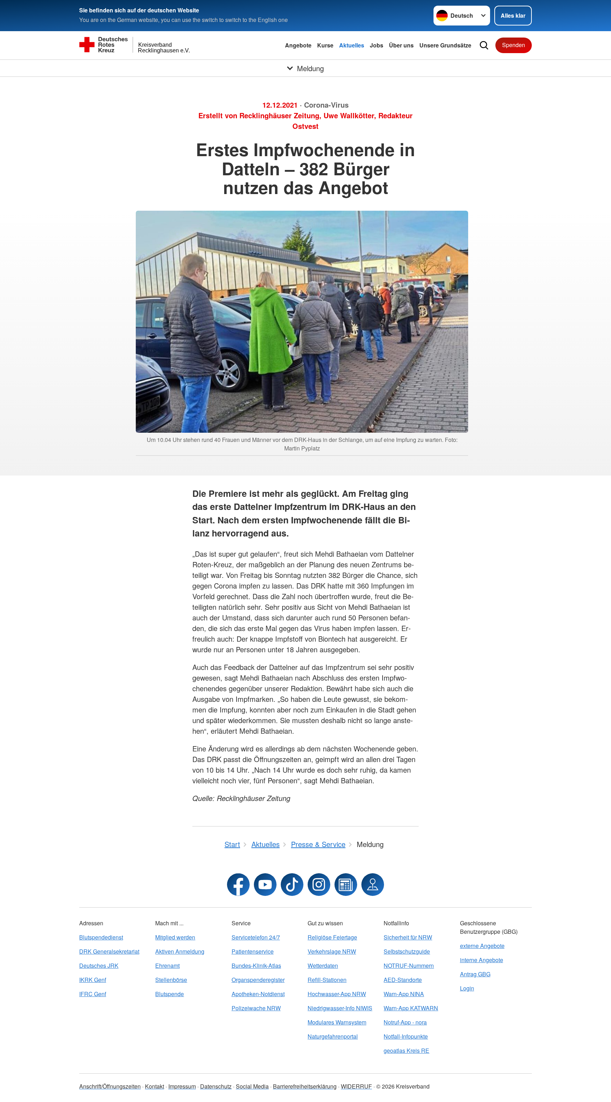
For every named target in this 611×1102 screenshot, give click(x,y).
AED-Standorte (403, 980)
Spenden (513, 45)
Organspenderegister (258, 980)
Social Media (252, 1086)
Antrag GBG (475, 974)
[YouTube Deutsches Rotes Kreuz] (265, 884)
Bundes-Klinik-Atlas (256, 965)
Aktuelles (351, 45)
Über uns (401, 45)
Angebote (298, 45)
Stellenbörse (171, 980)
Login (467, 988)
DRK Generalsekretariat (109, 951)
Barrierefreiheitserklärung (305, 1086)
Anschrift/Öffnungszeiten (110, 1086)
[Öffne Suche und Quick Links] (484, 45)
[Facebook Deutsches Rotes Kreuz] (238, 884)
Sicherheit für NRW (408, 937)
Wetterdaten (323, 965)
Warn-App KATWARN (411, 1008)
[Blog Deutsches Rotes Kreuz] (345, 884)
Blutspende (169, 994)
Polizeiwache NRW (256, 1008)
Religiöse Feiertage (332, 937)
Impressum (182, 1086)
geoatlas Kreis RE (406, 1050)
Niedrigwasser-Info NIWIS (340, 1008)
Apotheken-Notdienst (258, 994)
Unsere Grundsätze (445, 45)
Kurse (325, 45)
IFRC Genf (92, 994)
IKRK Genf (92, 980)
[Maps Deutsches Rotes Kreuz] (372, 884)
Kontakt (154, 1086)
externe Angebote (482, 946)
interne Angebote (481, 960)
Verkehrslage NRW (332, 951)
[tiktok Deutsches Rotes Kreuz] (292, 884)
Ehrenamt (167, 965)
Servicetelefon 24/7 (256, 937)
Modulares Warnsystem (337, 1022)
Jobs (376, 45)
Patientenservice (253, 951)
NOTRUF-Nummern (409, 965)
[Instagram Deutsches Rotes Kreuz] (319, 884)
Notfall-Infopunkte (406, 1036)
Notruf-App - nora (405, 1022)
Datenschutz (216, 1086)
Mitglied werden (175, 937)
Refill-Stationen (327, 980)
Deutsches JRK (98, 965)
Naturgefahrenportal (333, 1036)
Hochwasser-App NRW (337, 994)
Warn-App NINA (404, 994)
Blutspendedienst (101, 937)
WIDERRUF (356, 1086)
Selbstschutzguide (407, 951)
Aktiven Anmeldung (179, 951)
